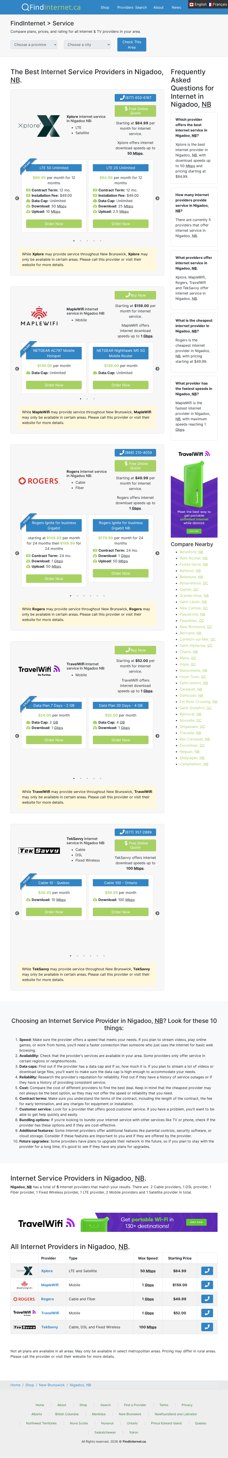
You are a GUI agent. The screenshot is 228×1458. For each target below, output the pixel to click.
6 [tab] (104, 596)
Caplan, (189, 589)
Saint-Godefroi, (196, 708)
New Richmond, (196, 627)
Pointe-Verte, (194, 564)
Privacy (187, 1405)
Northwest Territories (41, 1423)
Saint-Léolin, (193, 602)
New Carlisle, (194, 608)
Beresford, (191, 552)
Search (141, 7)
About (158, 7)
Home (40, 1405)
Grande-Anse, (194, 595)
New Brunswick (130, 1414)
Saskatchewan (105, 1432)
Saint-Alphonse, (196, 645)
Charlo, (189, 651)
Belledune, (191, 577)
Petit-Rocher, (194, 558)
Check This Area (131, 44)
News (176, 7)
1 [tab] (74, 241)
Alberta (36, 1414)
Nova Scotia (79, 1423)
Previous (17, 198)
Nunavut (107, 1423)
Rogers (47, 1299)
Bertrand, (190, 633)
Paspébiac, (192, 620)
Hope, (188, 664)
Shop (105, 7)
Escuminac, (192, 745)
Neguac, (190, 751)
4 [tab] (94, 241)
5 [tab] (100, 241)
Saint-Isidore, (194, 683)
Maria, (188, 658)
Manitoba (99, 1414)
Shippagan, (192, 758)
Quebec (201, 1423)
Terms (163, 1405)
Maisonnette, (193, 670)
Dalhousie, (191, 695)
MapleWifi (50, 1285)
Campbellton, (194, 764)
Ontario (132, 1423)
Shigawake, (192, 726)
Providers (125, 7)
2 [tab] (80, 241)
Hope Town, (193, 676)
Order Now (54, 223)
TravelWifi (50, 1313)
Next (157, 198)
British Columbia (67, 1414)
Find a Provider (135, 1405)
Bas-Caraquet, (195, 739)
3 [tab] (87, 241)
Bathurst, (190, 570)
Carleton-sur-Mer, (198, 639)
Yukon (133, 1432)
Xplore (47, 1271)
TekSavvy (49, 1327)
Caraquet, (191, 689)
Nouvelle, (191, 720)
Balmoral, (190, 714)
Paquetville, (192, 614)
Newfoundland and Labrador (176, 1414)
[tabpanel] (53, 196)
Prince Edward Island (166, 1423)
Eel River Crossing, (198, 701)
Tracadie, (190, 733)
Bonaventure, (194, 583)
